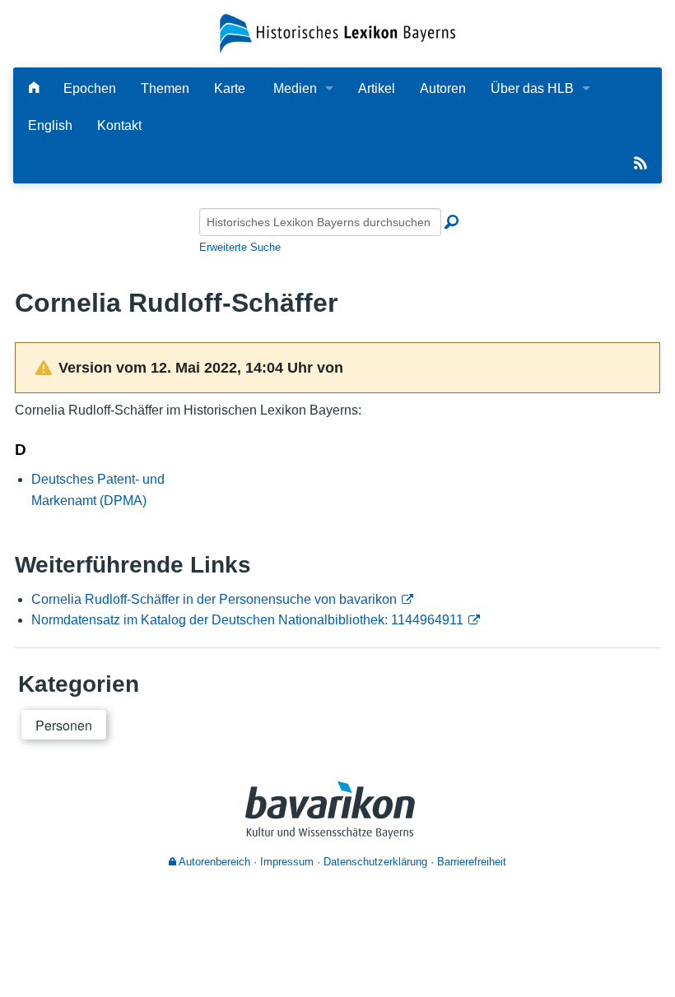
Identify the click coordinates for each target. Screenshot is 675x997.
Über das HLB (532, 88)
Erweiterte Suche (240, 247)
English (50, 125)
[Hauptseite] (33, 88)
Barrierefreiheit (471, 862)
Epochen (89, 88)
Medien (295, 88)
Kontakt (119, 125)
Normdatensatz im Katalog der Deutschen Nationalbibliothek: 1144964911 (247, 620)
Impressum (287, 862)
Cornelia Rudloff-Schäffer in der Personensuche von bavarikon (214, 599)
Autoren (443, 88)
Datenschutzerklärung (375, 862)
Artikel (376, 88)
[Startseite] (337, 32)
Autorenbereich (213, 862)
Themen (165, 88)
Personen (63, 725)
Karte (229, 88)
